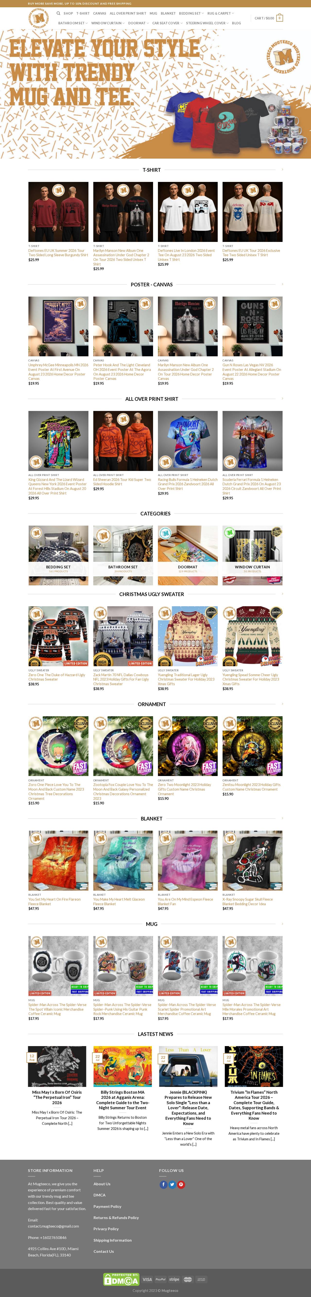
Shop (68, 13)
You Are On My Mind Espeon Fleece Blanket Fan (185, 901)
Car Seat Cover (166, 23)
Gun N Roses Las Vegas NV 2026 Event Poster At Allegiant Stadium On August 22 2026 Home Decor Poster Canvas (252, 372)
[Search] (58, 13)
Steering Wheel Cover (205, 23)
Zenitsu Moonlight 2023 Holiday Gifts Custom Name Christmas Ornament (252, 787)
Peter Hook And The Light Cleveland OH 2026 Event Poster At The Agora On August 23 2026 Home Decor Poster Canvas (122, 372)
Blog (236, 23)
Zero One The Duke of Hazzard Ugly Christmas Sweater (56, 677)
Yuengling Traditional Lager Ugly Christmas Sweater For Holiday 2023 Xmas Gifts (186, 679)
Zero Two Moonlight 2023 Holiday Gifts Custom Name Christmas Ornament (184, 789)
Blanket (168, 13)
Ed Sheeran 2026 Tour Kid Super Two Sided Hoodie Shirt (122, 482)
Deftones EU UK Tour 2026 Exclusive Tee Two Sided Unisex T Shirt (251, 252)
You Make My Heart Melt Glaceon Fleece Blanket (119, 901)
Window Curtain (106, 23)
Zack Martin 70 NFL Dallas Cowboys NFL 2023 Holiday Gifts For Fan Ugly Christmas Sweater (121, 679)
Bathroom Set (71, 23)
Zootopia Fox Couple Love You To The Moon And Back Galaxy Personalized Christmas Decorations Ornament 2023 (123, 791)
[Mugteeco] (38, 18)
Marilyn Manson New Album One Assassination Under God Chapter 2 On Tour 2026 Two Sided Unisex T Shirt (121, 257)
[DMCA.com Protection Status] (121, 1279)
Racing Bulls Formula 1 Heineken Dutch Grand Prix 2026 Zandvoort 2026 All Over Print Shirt (188, 484)
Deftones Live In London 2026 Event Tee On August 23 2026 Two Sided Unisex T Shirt (186, 255)
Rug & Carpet (219, 13)
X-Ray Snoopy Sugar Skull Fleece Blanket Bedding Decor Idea (248, 901)
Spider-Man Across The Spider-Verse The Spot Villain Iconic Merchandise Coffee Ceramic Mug (57, 1009)
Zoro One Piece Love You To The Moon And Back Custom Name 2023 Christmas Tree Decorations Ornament (56, 791)
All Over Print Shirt (128, 13)
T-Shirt (83, 13)
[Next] (282, 230)
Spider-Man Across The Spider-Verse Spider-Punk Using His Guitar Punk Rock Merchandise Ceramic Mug (122, 1009)
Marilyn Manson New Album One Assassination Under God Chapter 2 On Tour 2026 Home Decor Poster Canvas (186, 372)
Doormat (137, 23)
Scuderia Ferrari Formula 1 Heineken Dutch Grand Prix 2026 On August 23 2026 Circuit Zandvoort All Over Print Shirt (252, 486)
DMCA (99, 1195)
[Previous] (29, 230)
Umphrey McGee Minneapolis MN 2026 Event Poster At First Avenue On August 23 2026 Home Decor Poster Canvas (58, 372)
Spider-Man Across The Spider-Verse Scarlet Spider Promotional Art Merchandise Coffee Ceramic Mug (187, 1009)
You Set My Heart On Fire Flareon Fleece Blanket (54, 901)
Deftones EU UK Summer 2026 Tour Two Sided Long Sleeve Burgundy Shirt (58, 252)
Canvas (99, 13)
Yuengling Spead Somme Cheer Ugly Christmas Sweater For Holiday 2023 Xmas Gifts (251, 679)
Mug (153, 13)
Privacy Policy (106, 1228)
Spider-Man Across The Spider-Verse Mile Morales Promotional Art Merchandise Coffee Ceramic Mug (252, 1009)
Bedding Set (190, 13)
